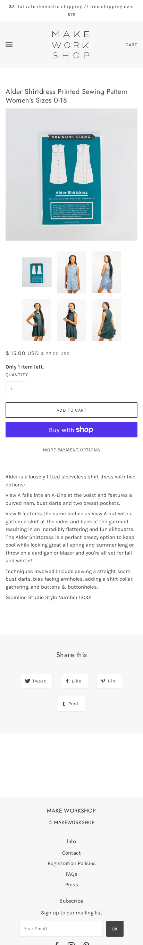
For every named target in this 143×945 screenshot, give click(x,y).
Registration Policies (72, 863)
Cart (131, 44)
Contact (71, 853)
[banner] (70, 44)
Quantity (16, 374)
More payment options (71, 449)
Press (71, 884)
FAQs (71, 874)
